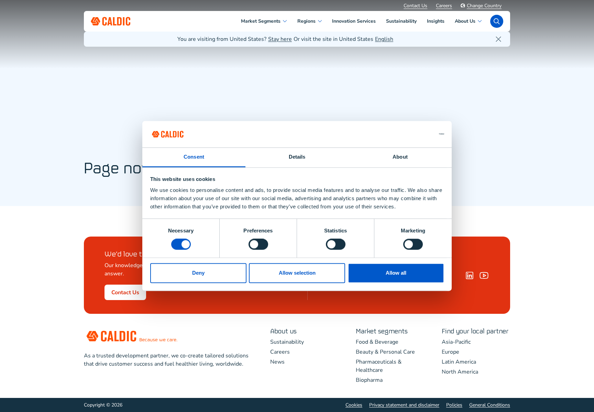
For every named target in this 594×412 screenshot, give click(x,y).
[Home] (484, 275)
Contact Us (415, 5)
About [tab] (400, 157)
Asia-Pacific (456, 342)
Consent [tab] (194, 157)
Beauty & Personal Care (385, 352)
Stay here (280, 39)
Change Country (484, 5)
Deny (198, 273)
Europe (450, 352)
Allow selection (297, 273)
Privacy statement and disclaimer (404, 405)
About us (283, 331)
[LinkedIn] (469, 275)
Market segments (382, 331)
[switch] (258, 244)
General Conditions (489, 405)
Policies (454, 405)
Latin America (459, 362)
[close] (498, 39)
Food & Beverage (377, 342)
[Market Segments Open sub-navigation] (286, 21)
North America (460, 372)
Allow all (396, 273)
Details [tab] (297, 157)
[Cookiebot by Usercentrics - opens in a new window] (414, 134)
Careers (444, 5)
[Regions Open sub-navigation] (321, 21)
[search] (496, 21)
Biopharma (369, 380)
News (277, 362)
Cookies (353, 405)
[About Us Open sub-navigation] (481, 21)
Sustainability (287, 342)
